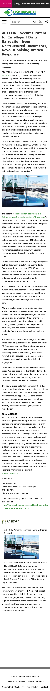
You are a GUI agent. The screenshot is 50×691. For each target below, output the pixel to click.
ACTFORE (6, 75)
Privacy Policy (32, 687)
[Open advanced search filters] (40, 22)
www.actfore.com (10, 473)
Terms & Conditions (35, 682)
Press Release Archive (29, 676)
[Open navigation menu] (4, 21)
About (14, 676)
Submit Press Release (15, 682)
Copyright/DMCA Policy (12, 687)
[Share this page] (46, 21)
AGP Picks (6, 4)
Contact (44, 687)
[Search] (34, 22)
